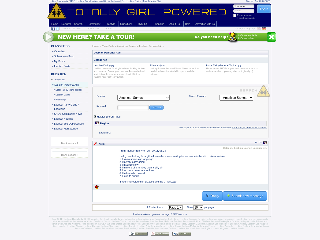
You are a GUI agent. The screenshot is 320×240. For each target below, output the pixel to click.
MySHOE (143, 24)
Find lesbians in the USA (94, 224)
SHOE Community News (68, 113)
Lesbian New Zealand (165, 228)
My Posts (59, 61)
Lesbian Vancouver (110, 226)
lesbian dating (142, 219)
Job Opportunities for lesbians (164, 219)
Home (54, 24)
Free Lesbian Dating (131, 1)
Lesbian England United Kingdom (212, 228)
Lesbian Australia (225, 226)
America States (114, 224)
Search (78, 24)
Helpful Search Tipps (108, 116)
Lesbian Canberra (83, 228)
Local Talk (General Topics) (68, 90)
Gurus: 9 (109, 28)
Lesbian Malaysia (190, 226)
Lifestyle (110, 24)
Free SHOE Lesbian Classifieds (67, 219)
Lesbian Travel (119, 221)
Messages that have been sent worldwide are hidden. (223, 127)
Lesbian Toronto (128, 226)
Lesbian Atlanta (74, 226)
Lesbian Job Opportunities (69, 123)
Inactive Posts (62, 66)
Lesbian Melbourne (260, 226)
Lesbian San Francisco (217, 224)
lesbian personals (215, 219)
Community (94, 24)
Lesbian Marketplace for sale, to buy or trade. (233, 221)
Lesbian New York (132, 224)
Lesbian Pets (156, 221)
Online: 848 (93, 28)
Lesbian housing (189, 219)
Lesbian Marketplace (66, 128)
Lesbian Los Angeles (258, 224)
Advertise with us (205, 24)
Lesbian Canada (92, 226)
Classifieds (126, 24)
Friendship (60, 100)
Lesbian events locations (80, 221)
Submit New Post (64, 56)
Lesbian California (196, 224)
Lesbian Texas (179, 224)
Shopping (159, 24)
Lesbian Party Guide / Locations (66, 106)
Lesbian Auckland (186, 228)
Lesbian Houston (58, 226)
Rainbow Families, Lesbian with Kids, (182, 221)
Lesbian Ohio (148, 224)
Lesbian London (237, 228)
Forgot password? (246, 18)
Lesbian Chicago (238, 224)
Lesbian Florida (163, 224)
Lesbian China (174, 226)
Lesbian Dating (62, 95)
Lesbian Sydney (242, 226)
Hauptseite (60, 79)
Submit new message (247, 196)
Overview (59, 51)
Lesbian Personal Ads (66, 84)
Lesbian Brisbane (102, 228)
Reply (215, 196)
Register (66, 24)
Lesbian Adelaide (146, 228)
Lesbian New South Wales (123, 228)
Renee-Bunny (135, 150)
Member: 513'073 (72, 28)
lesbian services (233, 219)
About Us (174, 24)
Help (187, 24)
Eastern (105, 132)
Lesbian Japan (158, 226)
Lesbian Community (58, 1)
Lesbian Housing (63, 118)
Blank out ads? (69, 143)
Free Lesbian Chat (152, 1)
